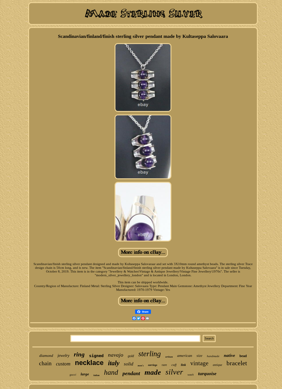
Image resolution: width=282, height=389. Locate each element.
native (229, 355)
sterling (149, 354)
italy (113, 363)
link (183, 365)
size (199, 356)
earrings (152, 365)
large (85, 374)
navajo (115, 355)
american (184, 355)
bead (243, 356)
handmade (213, 356)
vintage (199, 363)
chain (45, 363)
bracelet (236, 363)
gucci (73, 374)
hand (111, 372)
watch (190, 374)
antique (217, 365)
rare (164, 365)
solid (128, 364)
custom (63, 364)
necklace (89, 363)
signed (96, 355)
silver (174, 372)
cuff (173, 365)
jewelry (63, 355)
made (153, 372)
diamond (46, 355)
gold (131, 356)
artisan (169, 356)
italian (96, 375)
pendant (131, 373)
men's (141, 365)
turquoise (207, 373)
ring (79, 354)
